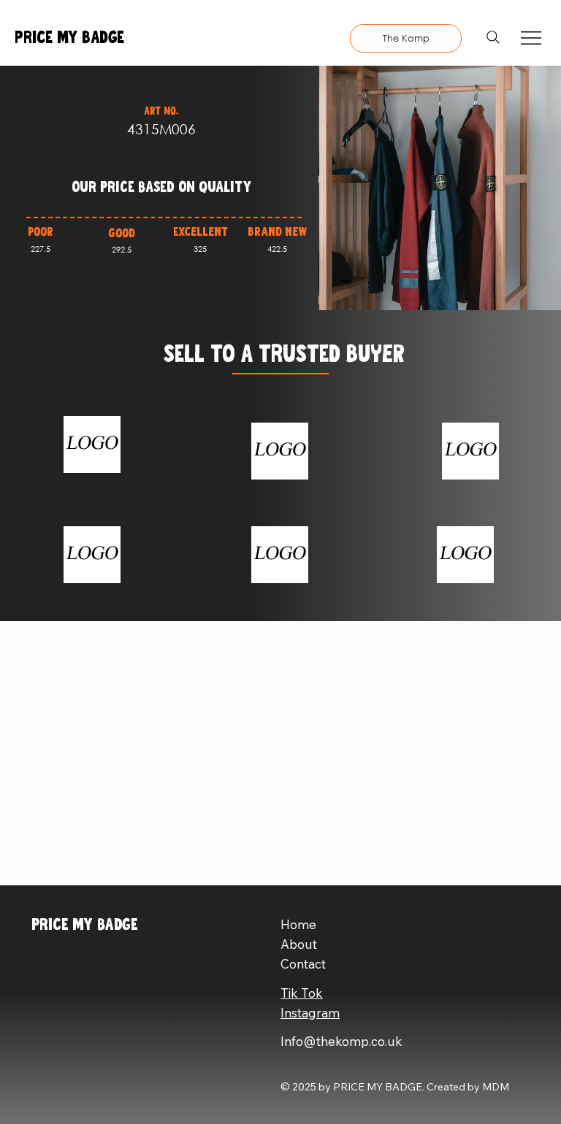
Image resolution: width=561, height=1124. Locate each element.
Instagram (310, 1012)
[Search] (493, 37)
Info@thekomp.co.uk (341, 1041)
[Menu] (532, 38)
